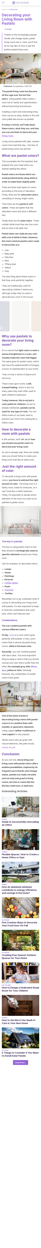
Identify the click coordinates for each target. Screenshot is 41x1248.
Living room (13, 9)
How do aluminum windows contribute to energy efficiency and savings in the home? (19, 890)
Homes (4, 9)
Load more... (20, 1062)
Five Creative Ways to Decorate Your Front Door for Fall (19, 924)
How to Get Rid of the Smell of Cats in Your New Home (18, 1022)
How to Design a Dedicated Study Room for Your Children (20, 989)
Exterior (5, 920)
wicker (5, 747)
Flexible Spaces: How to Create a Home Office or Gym (20, 856)
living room (7, 136)
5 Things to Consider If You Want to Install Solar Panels (20, 1054)
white (11, 635)
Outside (5, 1050)
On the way (6, 985)
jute (13, 747)
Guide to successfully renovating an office (20, 823)
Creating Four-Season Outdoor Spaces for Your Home (19, 956)
